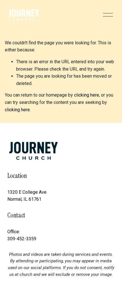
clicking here (86, 95)
